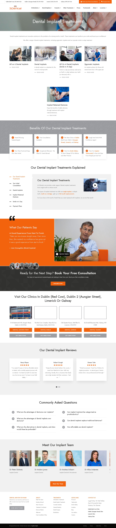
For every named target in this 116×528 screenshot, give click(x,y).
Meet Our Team (58, 484)
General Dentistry (57, 507)
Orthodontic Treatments (58, 499)
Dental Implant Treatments (59, 502)
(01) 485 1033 (13, 1)
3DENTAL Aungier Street (21, 330)
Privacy (91, 525)
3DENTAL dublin (45, 330)
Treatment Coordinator (41, 507)
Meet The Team (39, 499)
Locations (73, 507)
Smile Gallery (74, 151)
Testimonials (86, 8)
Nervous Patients (39, 510)
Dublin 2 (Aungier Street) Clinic (95, 511)
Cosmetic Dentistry (57, 504)
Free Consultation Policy (41, 515)
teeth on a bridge (46, 194)
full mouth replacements (66, 194)
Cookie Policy (98, 525)
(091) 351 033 (66, 1)
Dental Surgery (56, 510)
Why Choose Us (39, 504)
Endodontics (56, 512)
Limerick (68, 142)
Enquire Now (106, 1)
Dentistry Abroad (40, 502)
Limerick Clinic (91, 514)
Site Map (85, 525)
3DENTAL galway (95, 330)
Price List (73, 499)
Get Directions (21, 335)
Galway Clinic (91, 516)
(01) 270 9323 (34, 1)
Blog (72, 510)
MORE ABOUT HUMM (17, 508)
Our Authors (74, 512)
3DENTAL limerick (70, 330)
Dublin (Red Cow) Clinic (94, 509)
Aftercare (38, 512)
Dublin (77, 138)
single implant (67, 192)
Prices (78, 8)
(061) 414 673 (52, 1)
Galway (76, 142)
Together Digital (34, 525)
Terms (105, 525)
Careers (73, 515)
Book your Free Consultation (90, 1)
